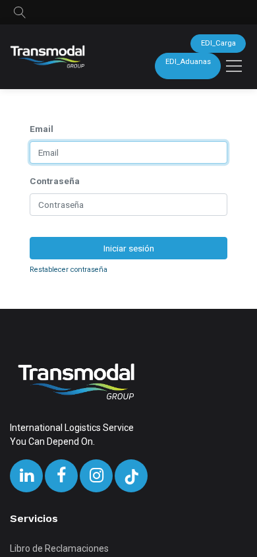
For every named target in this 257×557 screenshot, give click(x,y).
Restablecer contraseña (68, 269)
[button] (20, 12)
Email (41, 128)
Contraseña (55, 181)
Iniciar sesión (128, 248)
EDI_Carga (218, 43)
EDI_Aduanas (188, 61)
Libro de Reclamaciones (59, 548)
